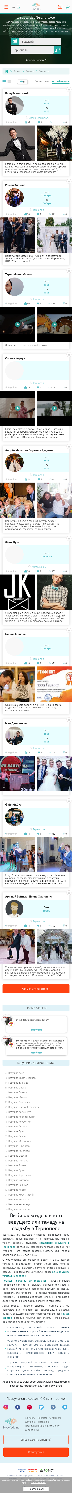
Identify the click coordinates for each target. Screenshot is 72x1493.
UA (13, 6)
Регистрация (36, 1452)
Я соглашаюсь (36, 1488)
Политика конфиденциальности (42, 1425)
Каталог (17, 71)
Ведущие (30, 71)
